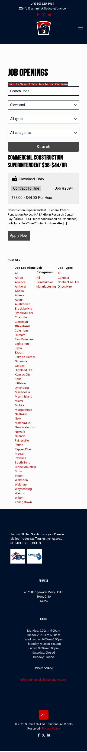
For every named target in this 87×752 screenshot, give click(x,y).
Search (44, 146)
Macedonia (22, 392)
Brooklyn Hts (23, 308)
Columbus (22, 330)
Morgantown (23, 409)
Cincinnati (21, 321)
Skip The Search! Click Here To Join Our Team (38, 84)
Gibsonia (21, 361)
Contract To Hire (68, 282)
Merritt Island (23, 396)
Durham (20, 335)
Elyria (18, 348)
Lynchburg (22, 387)
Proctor (20, 453)
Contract (63, 277)
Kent (18, 379)
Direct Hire (65, 286)
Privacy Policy (51, 728)
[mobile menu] (81, 28)
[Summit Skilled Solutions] (43, 28)
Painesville (22, 440)
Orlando (20, 436)
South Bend (22, 462)
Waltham (21, 484)
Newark (20, 431)
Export (19, 352)
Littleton (20, 383)
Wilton (19, 497)
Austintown (22, 304)
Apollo (19, 291)
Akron (19, 277)
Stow (18, 471)
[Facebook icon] (38, 15)
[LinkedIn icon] (49, 15)
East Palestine (24, 339)
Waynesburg (23, 489)
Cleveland (22, 326)
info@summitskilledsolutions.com (45, 8)
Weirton (20, 493)
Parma (19, 445)
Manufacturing (46, 286)
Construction (45, 282)
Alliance (20, 282)
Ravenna (20, 458)
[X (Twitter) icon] (43, 15)
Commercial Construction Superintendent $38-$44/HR (37, 161)
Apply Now (19, 235)
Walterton (21, 480)
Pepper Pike (23, 449)
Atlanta (19, 295)
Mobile (19, 405)
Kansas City (22, 374)
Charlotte (21, 317)
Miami (19, 401)
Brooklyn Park (24, 313)
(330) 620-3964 (44, 3)
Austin (19, 299)
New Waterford (25, 427)
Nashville (21, 414)
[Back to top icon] (43, 715)
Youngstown (23, 502)
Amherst (20, 286)
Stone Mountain (25, 467)
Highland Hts (23, 370)
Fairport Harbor (25, 357)
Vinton (19, 475)
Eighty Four (22, 343)
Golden (20, 365)
